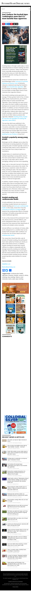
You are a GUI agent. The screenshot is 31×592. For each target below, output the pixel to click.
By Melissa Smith (16, 455)
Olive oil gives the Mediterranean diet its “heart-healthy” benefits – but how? (17, 446)
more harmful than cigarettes (15, 87)
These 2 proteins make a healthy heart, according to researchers (16, 550)
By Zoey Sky (15, 566)
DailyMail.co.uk (6, 264)
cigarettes (5, 275)
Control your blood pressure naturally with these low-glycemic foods (17, 524)
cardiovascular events (8, 235)
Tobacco (18, 277)
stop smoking (11, 277)
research (21, 275)
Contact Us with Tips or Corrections (15, 581)
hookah (16, 275)
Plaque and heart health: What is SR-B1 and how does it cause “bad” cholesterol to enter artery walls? (17, 531)
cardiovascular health (17, 273)
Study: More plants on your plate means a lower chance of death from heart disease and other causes (17, 453)
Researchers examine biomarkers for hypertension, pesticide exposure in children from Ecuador (16, 473)
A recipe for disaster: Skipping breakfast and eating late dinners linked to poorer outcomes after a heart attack (17, 557)
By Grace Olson (16, 491)
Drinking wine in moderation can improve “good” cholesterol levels (17, 459)
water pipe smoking (17, 279)
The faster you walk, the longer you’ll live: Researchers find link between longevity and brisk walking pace (17, 512)
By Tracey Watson (15, 541)
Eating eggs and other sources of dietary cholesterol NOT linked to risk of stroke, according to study (17, 538)
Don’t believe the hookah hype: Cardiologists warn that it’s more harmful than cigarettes (17, 465)
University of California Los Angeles (11, 209)
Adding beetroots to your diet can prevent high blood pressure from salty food (17, 506)
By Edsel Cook (15, 521)
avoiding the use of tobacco (9, 134)
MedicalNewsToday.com (8, 267)
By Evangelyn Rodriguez (17, 442)
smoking (4, 277)
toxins (10, 279)
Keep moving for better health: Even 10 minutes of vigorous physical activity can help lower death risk (17, 488)
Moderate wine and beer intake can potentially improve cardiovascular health (17, 494)
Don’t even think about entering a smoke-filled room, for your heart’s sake (17, 544)
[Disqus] (15, 357)
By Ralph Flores (16, 484)
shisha (26, 275)
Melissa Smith (12, 21)
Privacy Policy (15, 586)
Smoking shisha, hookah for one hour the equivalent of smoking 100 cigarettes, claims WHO (14, 118)
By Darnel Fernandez (16, 502)
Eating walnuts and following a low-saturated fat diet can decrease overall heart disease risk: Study (16, 564)
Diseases (10, 275)
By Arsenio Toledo (16, 448)
